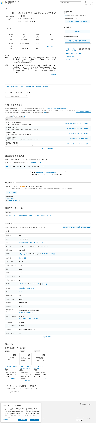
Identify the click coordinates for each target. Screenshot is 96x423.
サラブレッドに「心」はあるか (40, 367)
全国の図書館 (14, 86)
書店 (22, 86)
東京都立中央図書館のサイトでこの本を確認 (77, 128)
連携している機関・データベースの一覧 (56, 108)
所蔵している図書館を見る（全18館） (77, 22)
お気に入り (68, 50)
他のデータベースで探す (73, 59)
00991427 (45, 254)
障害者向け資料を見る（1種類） (77, 41)
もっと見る (12, 378)
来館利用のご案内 (35, 162)
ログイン (92, 4)
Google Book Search (13, 200)
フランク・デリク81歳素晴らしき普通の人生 (26, 367)
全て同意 (34, 420)
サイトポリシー (51, 418)
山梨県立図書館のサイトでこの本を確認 (78, 139)
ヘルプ (85, 4)
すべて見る (53, 75)
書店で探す (78, 31)
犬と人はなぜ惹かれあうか (11, 367)
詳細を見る (50, 46)
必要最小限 (22, 420)
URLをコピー (74, 50)
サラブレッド (22, 284)
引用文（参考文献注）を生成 (74, 53)
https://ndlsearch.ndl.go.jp (26, 312)
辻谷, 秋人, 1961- (23, 254)
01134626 (37, 284)
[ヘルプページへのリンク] (12, 27)
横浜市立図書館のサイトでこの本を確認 (78, 133)
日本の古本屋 (10, 198)
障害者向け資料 (30, 86)
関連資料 (45, 86)
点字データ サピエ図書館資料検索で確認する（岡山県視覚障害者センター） (29, 215)
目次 (8, 86)
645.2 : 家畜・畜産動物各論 (26, 288)
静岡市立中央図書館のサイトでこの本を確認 (77, 144)
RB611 (21, 292)
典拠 (52, 254)
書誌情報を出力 (70, 56)
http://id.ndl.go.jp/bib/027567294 (28, 318)
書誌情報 (38, 86)
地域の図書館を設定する (83, 111)
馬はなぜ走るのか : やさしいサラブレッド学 (31, 243)
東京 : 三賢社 (22, 258)
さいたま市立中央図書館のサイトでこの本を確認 (76, 123)
